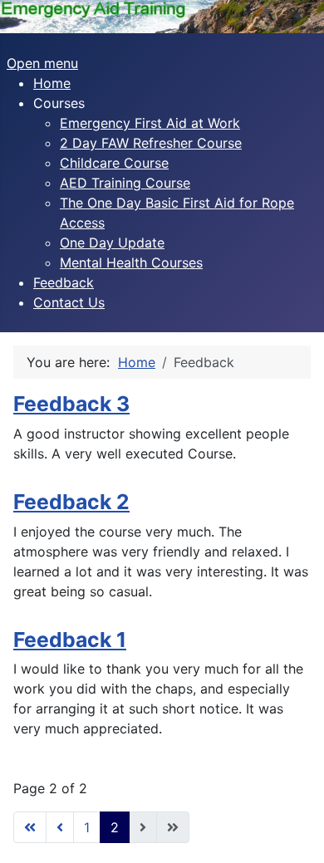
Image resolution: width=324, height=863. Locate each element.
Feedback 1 (69, 639)
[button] (59, 103)
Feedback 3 (71, 403)
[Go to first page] (30, 827)
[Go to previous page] (60, 827)
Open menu (42, 63)
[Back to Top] (295, 832)
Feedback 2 (71, 501)
